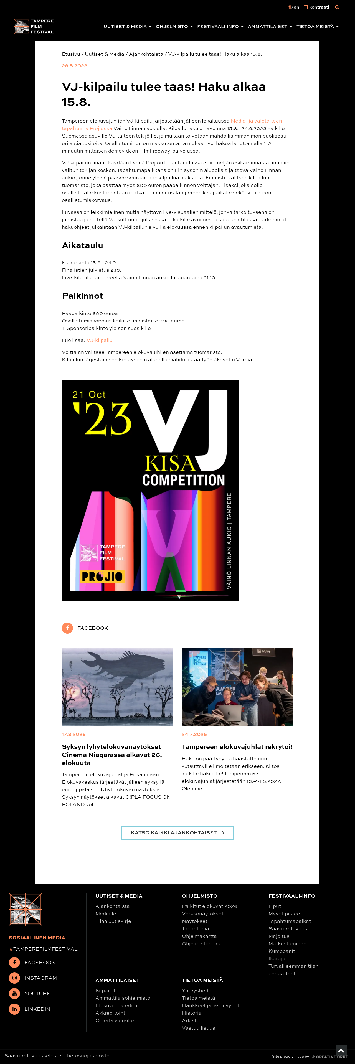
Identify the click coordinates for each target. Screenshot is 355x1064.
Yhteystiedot (197, 990)
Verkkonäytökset (203, 913)
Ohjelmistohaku (201, 943)
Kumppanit (281, 951)
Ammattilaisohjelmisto (122, 997)
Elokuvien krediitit (117, 1005)
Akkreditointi (111, 1012)
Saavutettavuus (287, 928)
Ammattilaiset (267, 26)
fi (289, 7)
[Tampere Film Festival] (34, 26)
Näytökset (194, 921)
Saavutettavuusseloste (32, 1055)
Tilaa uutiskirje (113, 921)
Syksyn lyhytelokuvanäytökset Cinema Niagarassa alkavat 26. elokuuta (112, 754)
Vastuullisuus (198, 1027)
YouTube (37, 993)
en (296, 7)
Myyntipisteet (285, 913)
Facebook (92, 627)
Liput (274, 906)
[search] (337, 7)
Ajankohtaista (112, 906)
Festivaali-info (218, 26)
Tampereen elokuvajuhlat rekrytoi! (237, 746)
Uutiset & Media (125, 26)
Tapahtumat (196, 928)
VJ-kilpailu (100, 340)
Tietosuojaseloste (88, 1055)
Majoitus (279, 936)
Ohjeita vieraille (114, 1020)
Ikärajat (277, 958)
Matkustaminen (287, 943)
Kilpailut (105, 990)
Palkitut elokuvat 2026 (209, 906)
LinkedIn (37, 1008)
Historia (192, 1012)
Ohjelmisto (172, 26)
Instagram (40, 977)
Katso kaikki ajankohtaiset (174, 832)
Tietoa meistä (315, 26)
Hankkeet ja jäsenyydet (210, 1005)
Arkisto (191, 1020)
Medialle (105, 913)
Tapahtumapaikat (289, 921)
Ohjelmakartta (199, 936)
